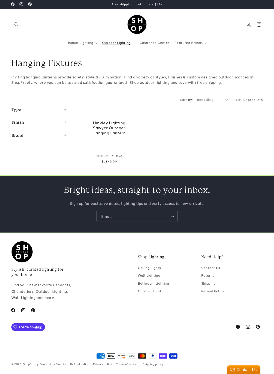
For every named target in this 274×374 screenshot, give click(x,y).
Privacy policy (102, 364)
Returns (207, 275)
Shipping (208, 283)
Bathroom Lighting (153, 283)
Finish (18, 122)
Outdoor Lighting (152, 291)
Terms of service (127, 364)
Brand (18, 135)
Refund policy (79, 364)
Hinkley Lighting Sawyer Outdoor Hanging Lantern (109, 127)
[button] (16, 24)
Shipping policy (153, 364)
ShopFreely (30, 364)
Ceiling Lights (149, 267)
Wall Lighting (149, 275)
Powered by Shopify (52, 364)
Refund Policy (212, 291)
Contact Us (210, 267)
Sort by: (186, 99)
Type (16, 109)
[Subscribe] (172, 216)
